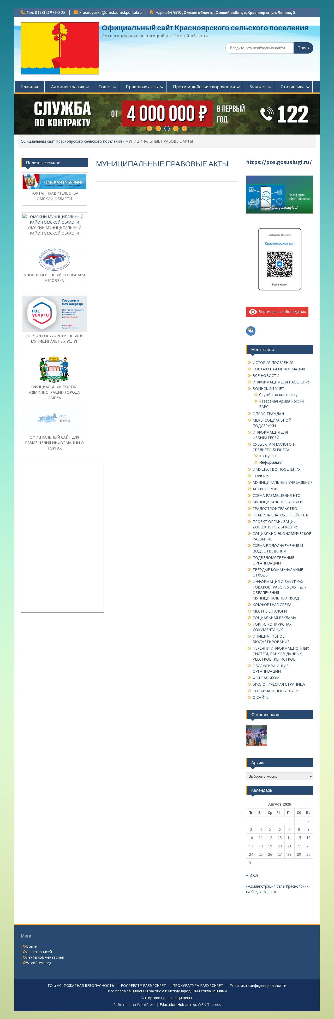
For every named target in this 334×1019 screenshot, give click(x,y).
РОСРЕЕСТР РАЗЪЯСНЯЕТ (143, 985)
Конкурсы (267, 455)
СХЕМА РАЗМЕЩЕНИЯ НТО (277, 495)
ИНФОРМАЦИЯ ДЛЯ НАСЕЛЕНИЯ (281, 382)
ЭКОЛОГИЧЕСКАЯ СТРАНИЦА (279, 684)
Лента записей (39, 951)
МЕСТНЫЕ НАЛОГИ (270, 611)
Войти (31, 946)
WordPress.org (38, 962)
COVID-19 (261, 475)
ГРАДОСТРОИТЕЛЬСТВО (275, 508)
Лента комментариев (45, 957)
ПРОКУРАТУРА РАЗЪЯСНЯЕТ (197, 985)
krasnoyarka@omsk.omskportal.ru (110, 12)
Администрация (67, 87)
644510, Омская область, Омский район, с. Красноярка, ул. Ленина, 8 (231, 12)
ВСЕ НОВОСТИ (266, 375)
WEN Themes (209, 1004)
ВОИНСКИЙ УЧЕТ (268, 388)
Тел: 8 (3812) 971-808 (46, 12)
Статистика (293, 87)
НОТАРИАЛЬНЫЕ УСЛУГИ (276, 690)
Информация (270, 462)
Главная (29, 87)
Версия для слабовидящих (281, 311)
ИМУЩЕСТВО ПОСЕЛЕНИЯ (276, 469)
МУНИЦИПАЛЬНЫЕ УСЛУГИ (278, 501)
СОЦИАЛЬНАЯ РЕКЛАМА (274, 617)
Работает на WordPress (134, 1004)
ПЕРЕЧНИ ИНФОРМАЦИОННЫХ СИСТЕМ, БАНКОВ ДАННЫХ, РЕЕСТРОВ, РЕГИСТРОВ (281, 654)
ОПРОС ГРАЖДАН (268, 413)
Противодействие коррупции (204, 87)
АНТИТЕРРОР (265, 488)
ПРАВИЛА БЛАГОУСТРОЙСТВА (280, 515)
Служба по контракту (278, 394)
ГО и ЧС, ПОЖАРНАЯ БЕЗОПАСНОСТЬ (81, 985)
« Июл (252, 875)
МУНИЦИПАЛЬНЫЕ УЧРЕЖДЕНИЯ (283, 482)
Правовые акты (142, 87)
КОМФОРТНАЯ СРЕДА (272, 604)
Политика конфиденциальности (258, 985)
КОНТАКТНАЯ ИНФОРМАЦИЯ (279, 368)
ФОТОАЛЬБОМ (266, 677)
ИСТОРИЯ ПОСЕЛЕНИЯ (273, 362)
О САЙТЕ (261, 697)
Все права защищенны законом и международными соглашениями (167, 991)
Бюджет (257, 87)
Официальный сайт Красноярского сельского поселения (205, 27)
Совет (105, 87)
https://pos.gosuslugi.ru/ (279, 162)
